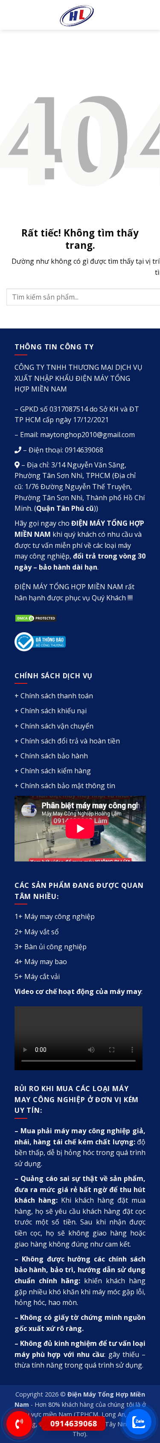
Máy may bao (45, 961)
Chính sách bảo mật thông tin (67, 785)
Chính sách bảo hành (54, 755)
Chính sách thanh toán (56, 695)
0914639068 (76, 1423)
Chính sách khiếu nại (53, 710)
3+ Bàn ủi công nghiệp (51, 946)
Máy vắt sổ (41, 931)
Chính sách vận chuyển (56, 726)
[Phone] (19, 1424)
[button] (11, 14)
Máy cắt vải (42, 976)
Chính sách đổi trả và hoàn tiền (70, 741)
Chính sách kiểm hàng (55, 770)
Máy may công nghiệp (59, 916)
